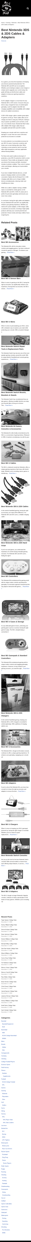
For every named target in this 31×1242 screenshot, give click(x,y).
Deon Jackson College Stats (9, 934)
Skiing (4, 1192)
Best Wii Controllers (9, 576)
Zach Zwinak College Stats (8, 1010)
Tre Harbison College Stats (8, 962)
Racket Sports (5, 1151)
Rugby (3, 1169)
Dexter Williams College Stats (9, 939)
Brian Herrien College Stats (9, 981)
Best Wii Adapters (8, 783)
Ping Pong (5, 1157)
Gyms (3, 1108)
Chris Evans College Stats (8, 986)
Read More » (10, 252)
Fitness (3, 1070)
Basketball (4, 1029)
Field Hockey (5, 1067)
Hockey (3, 1114)
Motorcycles (5, 1145)
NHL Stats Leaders (8, 1122)
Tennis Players (7, 1163)
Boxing (4, 1134)
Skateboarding (5, 1186)
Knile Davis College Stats (8, 1005)
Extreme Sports (5, 1064)
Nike (3, 1050)
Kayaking (4, 1221)
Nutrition (4, 1073)
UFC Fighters (6, 1140)
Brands (3, 1044)
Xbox (3, 1099)
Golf (2, 1102)
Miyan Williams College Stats (9, 953)
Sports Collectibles (6, 1203)
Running (3, 1172)
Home (3, 22)
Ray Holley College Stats (8, 977)
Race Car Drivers (7, 1148)
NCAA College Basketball (9, 1035)
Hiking (3, 1111)
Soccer (3, 1198)
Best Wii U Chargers (9, 824)
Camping (3, 1056)
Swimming (5, 1224)
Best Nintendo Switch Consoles (14, 855)
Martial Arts (4, 1128)
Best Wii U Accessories (10, 747)
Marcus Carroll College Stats (9, 972)
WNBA (4, 1038)
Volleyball (4, 1212)
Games (3, 1087)
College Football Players (8, 1061)
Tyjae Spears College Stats (9, 920)
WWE (3, 1232)
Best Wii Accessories (10, 242)
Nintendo (14, 22)
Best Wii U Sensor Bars (10, 278)
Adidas (4, 1047)
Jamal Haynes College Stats (9, 991)
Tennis (4, 1160)
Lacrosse (4, 1125)
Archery (4, 1177)
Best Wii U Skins (8, 322)
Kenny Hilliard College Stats (9, 925)
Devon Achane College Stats (9, 929)
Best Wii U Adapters (9, 891)
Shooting (3, 1174)
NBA (3, 1032)
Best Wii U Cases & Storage (12, 622)
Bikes (2, 1041)
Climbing (3, 1058)
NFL (3, 1085)
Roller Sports (5, 1166)
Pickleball (4, 1154)
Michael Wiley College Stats (9, 943)
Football (3, 1079)
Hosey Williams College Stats (9, 1000)
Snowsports (4, 1189)
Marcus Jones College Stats (9, 967)
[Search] (28, 8)
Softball (3, 1201)
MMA (3, 1137)
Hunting (4, 1180)
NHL (3, 1116)
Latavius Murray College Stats (9, 996)
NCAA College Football (8, 1082)
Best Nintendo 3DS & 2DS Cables (14, 506)
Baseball (3, 1021)
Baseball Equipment (7, 1024)
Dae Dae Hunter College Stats (9, 948)
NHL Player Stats (8, 1119)
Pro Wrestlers (6, 1230)
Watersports (4, 1215)
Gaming (8, 22)
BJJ (3, 1131)
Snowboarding (6, 1195)
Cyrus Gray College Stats (8, 958)
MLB (3, 1027)
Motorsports (4, 1143)
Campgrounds (5, 1053)
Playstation (5, 1096)
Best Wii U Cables (8, 463)
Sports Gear (4, 1206)
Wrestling (4, 1227)
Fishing (4, 1218)
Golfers (4, 1105)
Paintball (4, 1183)
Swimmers (4, 1209)
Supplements (6, 1076)
